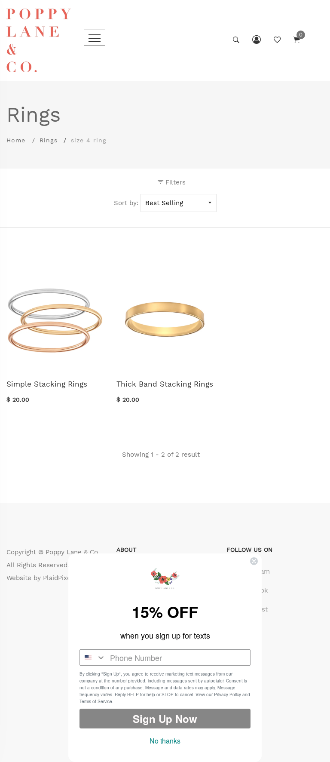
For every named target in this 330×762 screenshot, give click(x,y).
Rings (49, 140)
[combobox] (93, 657)
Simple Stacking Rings (46, 384)
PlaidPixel (58, 578)
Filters (174, 182)
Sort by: (126, 203)
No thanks (165, 741)
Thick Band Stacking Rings (164, 384)
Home (15, 140)
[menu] (94, 38)
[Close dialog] (254, 561)
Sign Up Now (165, 718)
